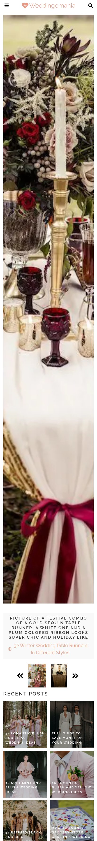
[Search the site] (90, 6)
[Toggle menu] (6, 6)
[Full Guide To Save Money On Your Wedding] (72, 724)
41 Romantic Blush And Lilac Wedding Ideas (25, 738)
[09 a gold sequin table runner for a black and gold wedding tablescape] (59, 675)
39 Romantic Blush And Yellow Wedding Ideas (71, 787)
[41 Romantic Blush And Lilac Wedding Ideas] (25, 724)
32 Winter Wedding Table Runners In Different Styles (50, 649)
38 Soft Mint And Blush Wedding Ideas (23, 787)
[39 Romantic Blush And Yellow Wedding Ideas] (72, 774)
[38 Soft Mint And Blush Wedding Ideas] (25, 774)
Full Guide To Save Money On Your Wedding (67, 738)
